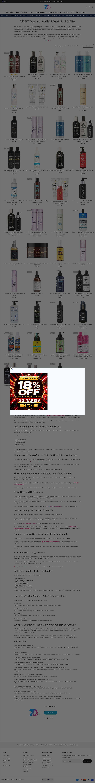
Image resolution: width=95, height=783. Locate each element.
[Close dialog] (12, 369)
